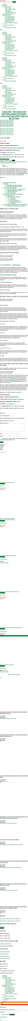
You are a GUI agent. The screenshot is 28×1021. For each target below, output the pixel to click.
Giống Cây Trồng (9, 21)
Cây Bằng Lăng (3, 631)
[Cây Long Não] (7, 519)
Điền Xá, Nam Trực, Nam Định (17, 148)
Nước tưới (13, 199)
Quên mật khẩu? (3, 1017)
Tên (1, 433)
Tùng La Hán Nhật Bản (10, 9)
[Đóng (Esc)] (0, 1019)
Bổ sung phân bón (15, 200)
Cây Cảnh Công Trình (9, 16)
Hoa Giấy (2, 486)
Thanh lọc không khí (12, 191)
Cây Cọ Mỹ (2, 595)
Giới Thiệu (5, 5)
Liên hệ (4, 26)
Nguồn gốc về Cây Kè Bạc (10, 182)
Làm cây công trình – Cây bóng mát (16, 189)
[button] (14, 29)
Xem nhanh (2, 483)
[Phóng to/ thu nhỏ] (1, 1019)
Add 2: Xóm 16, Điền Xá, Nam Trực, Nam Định (10, 921)
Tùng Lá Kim (8, 10)
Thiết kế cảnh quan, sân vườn (14, 190)
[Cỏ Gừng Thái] (7, 664)
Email (1, 436)
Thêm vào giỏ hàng (4, 562)
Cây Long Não (3, 523)
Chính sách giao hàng (5, 956)
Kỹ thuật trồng (10, 195)
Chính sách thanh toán (5, 958)
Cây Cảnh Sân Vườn (7, 6)
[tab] (15, 165)
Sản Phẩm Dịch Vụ (7, 15)
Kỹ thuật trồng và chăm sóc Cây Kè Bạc (13, 194)
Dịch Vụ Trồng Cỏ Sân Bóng (11, 22)
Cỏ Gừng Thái (3, 668)
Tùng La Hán (8, 8)
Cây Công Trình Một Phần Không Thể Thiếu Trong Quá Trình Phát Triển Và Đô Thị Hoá (14, 115)
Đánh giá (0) (5, 166)
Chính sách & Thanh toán (10, 27)
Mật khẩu (2, 1012)
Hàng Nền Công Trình (10, 20)
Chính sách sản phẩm (5, 951)
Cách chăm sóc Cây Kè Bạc (14, 196)
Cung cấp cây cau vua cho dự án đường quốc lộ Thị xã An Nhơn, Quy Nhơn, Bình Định (14, 817)
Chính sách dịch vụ (4, 954)
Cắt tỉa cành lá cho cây (16, 202)
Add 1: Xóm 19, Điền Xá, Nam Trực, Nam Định (10, 918)
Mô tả (4, 165)
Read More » (3, 717)
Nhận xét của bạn (4, 423)
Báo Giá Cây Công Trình (8, 14)
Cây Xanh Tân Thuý (22, 173)
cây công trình (7, 265)
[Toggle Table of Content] (1, 180)
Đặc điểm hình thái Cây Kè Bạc (14, 185)
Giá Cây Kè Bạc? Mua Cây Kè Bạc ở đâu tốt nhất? (15, 204)
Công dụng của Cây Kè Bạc (10, 187)
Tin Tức (4, 23)
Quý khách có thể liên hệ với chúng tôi (16, 205)
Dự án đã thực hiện (9, 25)
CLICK (22, 157)
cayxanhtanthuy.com (10, 152)
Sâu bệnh (13, 203)
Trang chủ (6, 111)
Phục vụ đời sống (11, 193)
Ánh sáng (13, 198)
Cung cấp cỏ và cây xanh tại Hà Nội (9, 839)
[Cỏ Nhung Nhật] (8, 555)
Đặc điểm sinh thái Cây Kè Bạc (14, 186)
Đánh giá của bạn (4, 420)
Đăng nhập (12, 1014)
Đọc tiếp (2, 489)
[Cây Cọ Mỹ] (9, 591)
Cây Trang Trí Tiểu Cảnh (10, 12)
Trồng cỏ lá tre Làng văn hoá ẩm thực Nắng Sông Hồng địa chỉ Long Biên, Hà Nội (13, 907)
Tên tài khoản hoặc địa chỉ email (7, 1009)
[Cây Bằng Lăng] (11, 627)
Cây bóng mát (16, 265)
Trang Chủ (5, 4)
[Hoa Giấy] (7, 482)
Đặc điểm (6, 183)
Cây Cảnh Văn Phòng (10, 19)
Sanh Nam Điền (8, 11)
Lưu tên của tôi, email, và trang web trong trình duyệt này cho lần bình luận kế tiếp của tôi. (13, 439)
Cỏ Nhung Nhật (3, 559)
